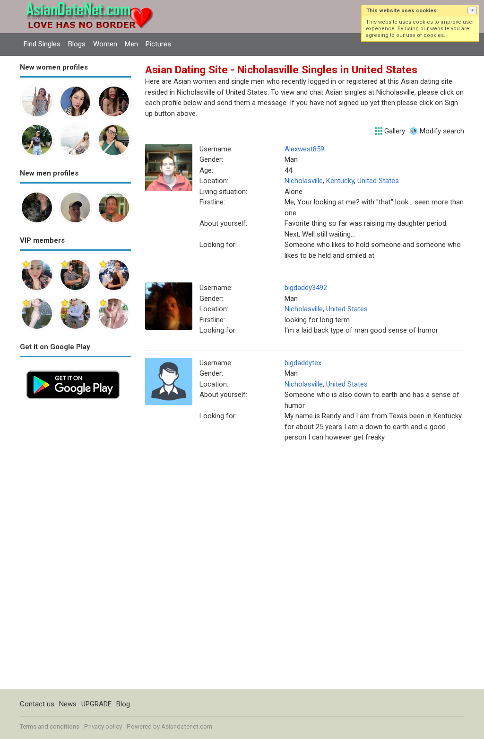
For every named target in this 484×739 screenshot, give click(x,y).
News (68, 704)
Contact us (37, 704)
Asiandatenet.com (186, 726)
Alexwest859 (304, 149)
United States (378, 180)
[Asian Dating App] (73, 369)
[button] (472, 10)
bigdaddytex (303, 363)
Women (105, 44)
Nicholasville (304, 180)
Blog (123, 704)
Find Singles (42, 44)
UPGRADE (96, 704)
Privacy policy (103, 726)
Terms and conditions (49, 726)
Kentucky (340, 180)
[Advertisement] (75, 547)
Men (131, 44)
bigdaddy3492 (306, 287)
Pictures (158, 44)
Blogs (77, 44)
